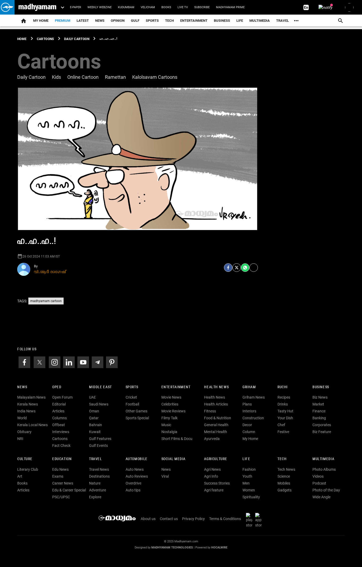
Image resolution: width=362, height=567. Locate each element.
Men (246, 483)
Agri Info (211, 476)
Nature (94, 483)
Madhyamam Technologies (172, 547)
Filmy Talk (169, 418)
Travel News (99, 469)
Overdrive (133, 483)
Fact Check (61, 445)
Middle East (100, 387)
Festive (283, 432)
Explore (95, 497)
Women (248, 490)
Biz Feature (321, 432)
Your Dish (285, 418)
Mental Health (215, 432)
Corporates (321, 425)
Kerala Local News (32, 425)
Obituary (24, 432)
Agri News (212, 469)
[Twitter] (236, 267)
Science (283, 476)
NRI (20, 439)
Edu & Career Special (69, 490)
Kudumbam (126, 7)
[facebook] (228, 267)
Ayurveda (212, 439)
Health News (216, 387)
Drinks (282, 404)
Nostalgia (169, 432)
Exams (57, 476)
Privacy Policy (193, 519)
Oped (56, 387)
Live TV (183, 7)
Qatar (94, 418)
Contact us (169, 519)
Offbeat (58, 425)
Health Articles (216, 404)
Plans (247, 404)
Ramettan (115, 77)
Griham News (253, 397)
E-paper (75, 7)
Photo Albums (324, 469)
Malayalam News (31, 397)
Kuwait (95, 432)
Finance (318, 411)
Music (166, 425)
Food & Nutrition (217, 418)
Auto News (135, 469)
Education (62, 459)
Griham (249, 387)
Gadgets (284, 490)
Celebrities (169, 404)
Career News (62, 483)
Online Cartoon (83, 77)
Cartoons (60, 439)
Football (132, 404)
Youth (247, 476)
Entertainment (194, 21)
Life (239, 21)
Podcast (319, 483)
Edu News (60, 469)
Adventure (97, 490)
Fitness (210, 411)
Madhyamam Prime (230, 7)
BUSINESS (320, 387)
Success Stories (217, 483)
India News (26, 411)
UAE (92, 397)
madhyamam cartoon (46, 301)
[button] (7, 7)
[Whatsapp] (245, 267)
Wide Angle (321, 497)
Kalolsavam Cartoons (154, 77)
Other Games (136, 411)
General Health (216, 425)
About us (148, 519)
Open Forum (62, 397)
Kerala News (27, 404)
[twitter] (39, 362)
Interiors (249, 411)
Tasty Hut (285, 411)
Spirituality (251, 497)
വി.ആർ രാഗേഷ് (50, 271)
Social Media (173, 459)
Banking (319, 418)
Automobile (137, 459)
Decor (247, 425)
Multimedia (259, 21)
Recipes (283, 397)
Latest (83, 21)
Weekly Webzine (99, 7)
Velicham (148, 7)
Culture (24, 459)
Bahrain (95, 425)
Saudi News (98, 404)
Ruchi (282, 387)
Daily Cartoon (31, 77)
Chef (281, 425)
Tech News (286, 469)
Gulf (135, 21)
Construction (253, 418)
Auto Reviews (137, 476)
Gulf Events (98, 445)
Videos (318, 476)
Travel (282, 21)
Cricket (131, 397)
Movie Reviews (173, 411)
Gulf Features (100, 439)
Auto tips (133, 490)
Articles (58, 411)
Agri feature (213, 490)
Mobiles (283, 483)
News (99, 21)
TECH (169, 21)
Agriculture (215, 459)
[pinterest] (112, 362)
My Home (40, 21)
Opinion (118, 21)
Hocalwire (219, 547)
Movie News (171, 397)
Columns (59, 418)
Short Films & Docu (176, 439)
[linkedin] (69, 362)
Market (318, 404)
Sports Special (137, 418)
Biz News (320, 397)
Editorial (59, 404)
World (22, 418)
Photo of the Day (326, 490)
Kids (56, 77)
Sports (152, 21)
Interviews (60, 432)
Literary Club (27, 469)
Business (222, 21)
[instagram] (54, 362)
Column (248, 432)
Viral (165, 476)
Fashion (249, 469)
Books (166, 7)
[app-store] (259, 520)
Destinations (99, 476)
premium (62, 21)
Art (19, 476)
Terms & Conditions (225, 519)
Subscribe (202, 7)
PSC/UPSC (61, 497)
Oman (94, 411)
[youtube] (83, 362)
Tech (281, 459)
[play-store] (250, 520)
